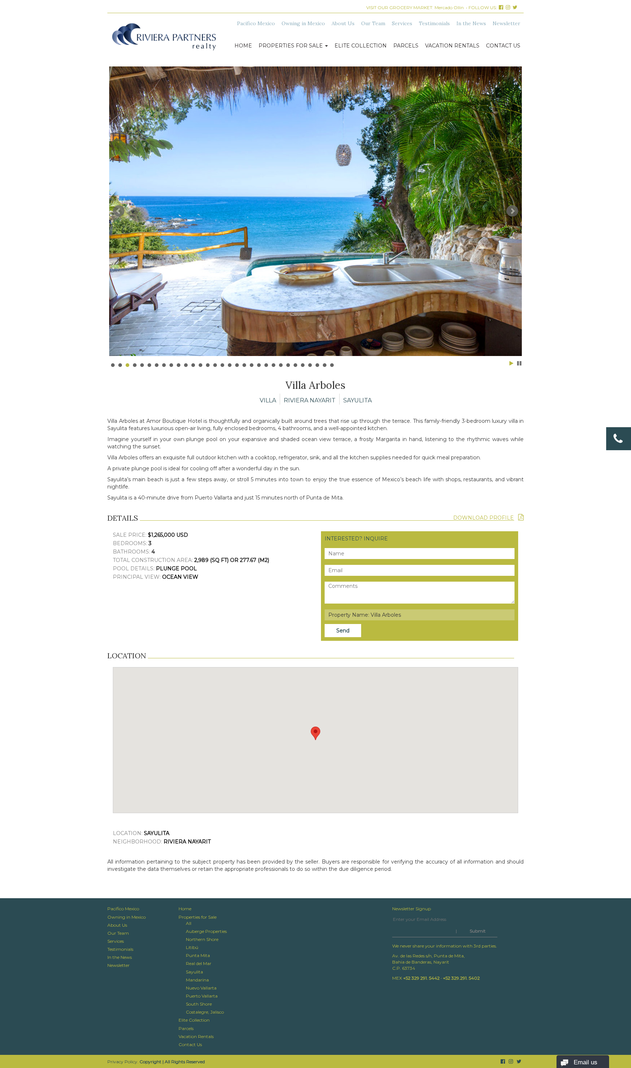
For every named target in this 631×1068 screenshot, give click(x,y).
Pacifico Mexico (256, 23)
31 (332, 365)
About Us (343, 23)
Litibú (192, 947)
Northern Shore (202, 939)
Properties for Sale (291, 45)
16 (222, 365)
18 (237, 365)
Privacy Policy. (122, 1061)
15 (215, 365)
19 (244, 365)
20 (251, 365)
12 (193, 365)
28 (310, 365)
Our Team (373, 23)
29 (317, 365)
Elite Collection (360, 45)
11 (186, 365)
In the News (471, 23)
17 (230, 365)
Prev (119, 211)
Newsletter (506, 23)
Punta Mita (198, 955)
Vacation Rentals (452, 45)
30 (324, 365)
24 (281, 365)
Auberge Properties (206, 931)
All (188, 923)
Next (512, 211)
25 (288, 365)
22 (266, 365)
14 (208, 365)
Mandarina (197, 980)
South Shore (199, 1004)
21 (259, 365)
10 (178, 365)
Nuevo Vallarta (201, 988)
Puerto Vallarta (202, 996)
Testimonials (434, 23)
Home (243, 45)
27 (303, 365)
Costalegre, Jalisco (205, 1012)
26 (295, 365)
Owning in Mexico (303, 23)
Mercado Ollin (449, 7)
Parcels (405, 45)
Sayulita (194, 972)
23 (273, 365)
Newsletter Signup (411, 908)
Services (402, 23)
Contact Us (503, 45)
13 (200, 365)
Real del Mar (198, 963)
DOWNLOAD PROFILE (485, 517)
